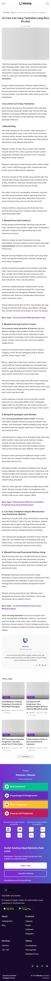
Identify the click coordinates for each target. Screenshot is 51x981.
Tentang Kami (7, 921)
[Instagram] (42, 665)
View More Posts (25, 649)
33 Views (32, 715)
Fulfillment (29, 929)
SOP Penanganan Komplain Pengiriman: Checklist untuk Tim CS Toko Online (13, 741)
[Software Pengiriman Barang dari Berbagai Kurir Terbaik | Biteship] (10, 890)
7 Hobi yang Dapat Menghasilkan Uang (28, 318)
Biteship (27, 624)
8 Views (7, 713)
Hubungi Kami (31, 950)
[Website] (36, 665)
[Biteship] (25, 3)
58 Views (32, 750)
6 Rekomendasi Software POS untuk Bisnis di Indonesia (36, 741)
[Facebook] (39, 665)
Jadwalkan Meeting (25, 873)
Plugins (28, 925)
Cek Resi (5, 946)
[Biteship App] (9, 908)
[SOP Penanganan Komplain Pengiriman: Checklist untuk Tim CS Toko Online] (13, 728)
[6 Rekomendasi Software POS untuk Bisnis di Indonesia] (37, 728)
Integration (30, 934)
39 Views (8, 750)
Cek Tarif (5, 950)
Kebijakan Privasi (32, 954)
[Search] (47, 3)
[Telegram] (47, 966)
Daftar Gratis (25, 866)
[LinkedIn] (37, 966)
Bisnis (6, 697)
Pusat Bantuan (31, 946)
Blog (3, 925)
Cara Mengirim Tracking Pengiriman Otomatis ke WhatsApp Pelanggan (12, 704)
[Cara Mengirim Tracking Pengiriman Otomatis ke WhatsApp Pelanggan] (13, 690)
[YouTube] (45, 665)
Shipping (29, 921)
